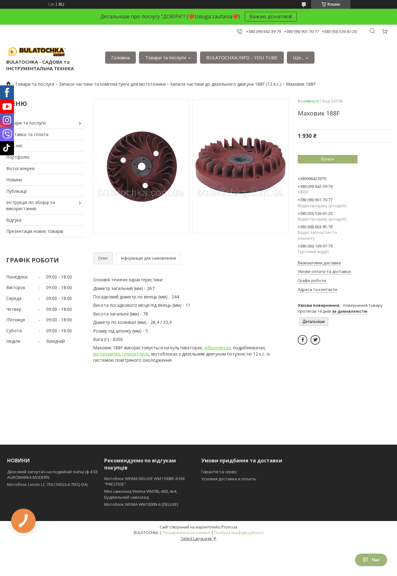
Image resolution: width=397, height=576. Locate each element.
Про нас (14, 145)
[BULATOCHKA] (37, 51)
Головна (120, 57)
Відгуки (13, 220)
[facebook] (302, 340)
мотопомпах (106, 354)
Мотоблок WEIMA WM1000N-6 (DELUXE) (141, 504)
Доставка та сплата (27, 134)
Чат (376, 559)
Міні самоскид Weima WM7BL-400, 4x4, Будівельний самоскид (140, 494)
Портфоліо (17, 157)
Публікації (16, 191)
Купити (327, 159)
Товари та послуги (165, 57)
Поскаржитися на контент (186, 532)
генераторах (135, 354)
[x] (315, 340)
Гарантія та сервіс (219, 471)
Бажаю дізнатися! (271, 16)
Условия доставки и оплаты (228, 479)
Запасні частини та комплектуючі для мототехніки (112, 84)
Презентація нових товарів (34, 231)
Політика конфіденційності (239, 532)
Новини (14, 180)
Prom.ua (229, 527)
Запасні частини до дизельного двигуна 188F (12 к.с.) (225, 84)
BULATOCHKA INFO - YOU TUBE (242, 57)
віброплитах (217, 348)
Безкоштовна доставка (319, 263)
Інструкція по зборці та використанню (30, 205)
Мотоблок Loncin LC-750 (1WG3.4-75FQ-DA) (47, 484)
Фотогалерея (20, 168)
